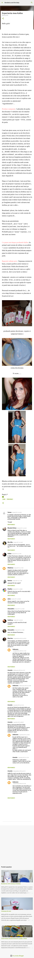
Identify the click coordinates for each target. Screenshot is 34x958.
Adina (9, 553)
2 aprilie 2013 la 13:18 (23, 757)
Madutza (10, 568)
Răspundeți (11, 524)
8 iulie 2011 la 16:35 (21, 528)
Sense (9, 512)
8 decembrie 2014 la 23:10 (19, 783)
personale (10, 499)
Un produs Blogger (18, 955)
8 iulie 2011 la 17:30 (18, 567)
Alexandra (11, 608)
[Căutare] (32, 3)
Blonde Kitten (12, 528)
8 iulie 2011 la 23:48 (19, 608)
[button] (3, 18)
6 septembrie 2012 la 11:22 (19, 650)
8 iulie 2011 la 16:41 (18, 542)
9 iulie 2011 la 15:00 (19, 630)
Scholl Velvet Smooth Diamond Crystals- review (14, 938)
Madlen (10, 589)
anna (9, 599)
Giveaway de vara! (6, 911)
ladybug (10, 620)
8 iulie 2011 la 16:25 (16, 512)
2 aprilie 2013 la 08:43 (18, 722)
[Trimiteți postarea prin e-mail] (3, 497)
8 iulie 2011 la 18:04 (17, 589)
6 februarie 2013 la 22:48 (25, 685)
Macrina (10, 638)
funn (4, 499)
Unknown (15, 649)
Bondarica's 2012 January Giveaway (11, 883)
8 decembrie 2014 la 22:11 (19, 771)
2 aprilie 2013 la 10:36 (24, 734)
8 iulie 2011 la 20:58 (16, 598)
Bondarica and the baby (12, 2)
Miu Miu (10, 542)
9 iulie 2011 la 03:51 (18, 620)
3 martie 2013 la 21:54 (18, 705)
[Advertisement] (17, 844)
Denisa (10, 580)
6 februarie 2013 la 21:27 (19, 670)
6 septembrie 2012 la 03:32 (19, 638)
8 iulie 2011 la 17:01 (16, 553)
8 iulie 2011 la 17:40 (17, 580)
